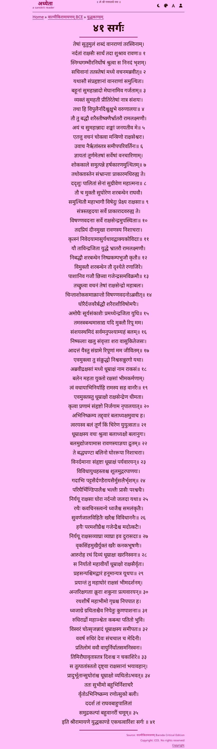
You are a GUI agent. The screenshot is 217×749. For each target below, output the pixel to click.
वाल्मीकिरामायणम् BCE (65, 17)
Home (38, 17)
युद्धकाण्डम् (95, 17)
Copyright (178, 745)
